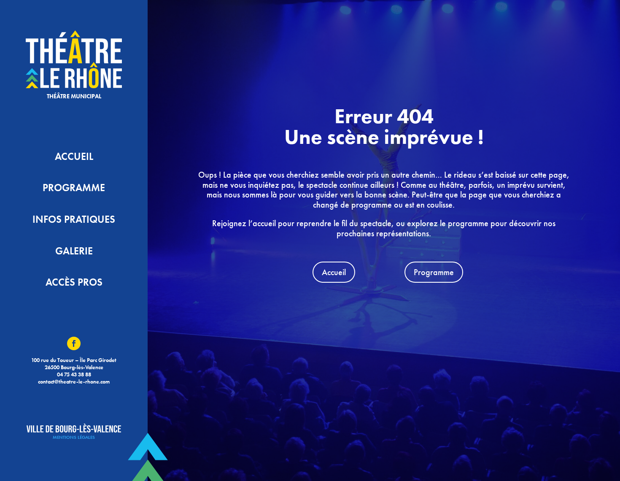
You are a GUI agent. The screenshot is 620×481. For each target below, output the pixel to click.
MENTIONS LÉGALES (74, 437)
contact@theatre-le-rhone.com (74, 381)
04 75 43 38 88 (74, 374)
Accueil (334, 272)
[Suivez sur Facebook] (74, 343)
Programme (434, 272)
